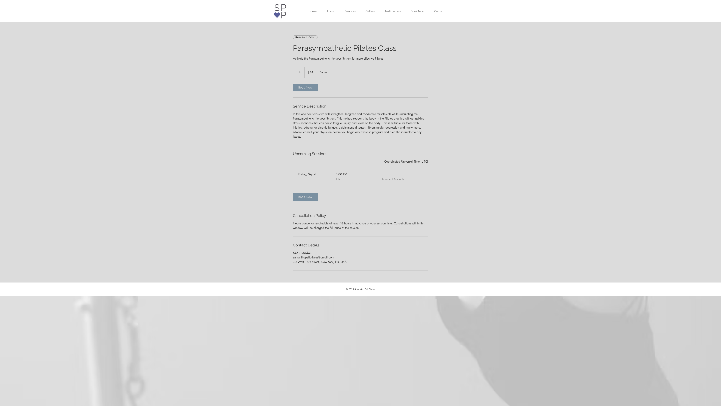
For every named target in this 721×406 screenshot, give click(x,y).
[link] (305, 87)
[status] (406, 161)
